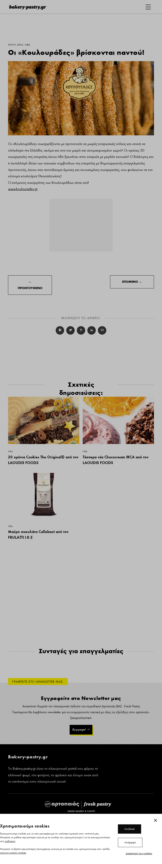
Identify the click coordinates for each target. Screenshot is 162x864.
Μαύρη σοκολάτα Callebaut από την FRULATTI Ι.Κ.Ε (38, 534)
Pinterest (81, 330)
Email (102, 330)
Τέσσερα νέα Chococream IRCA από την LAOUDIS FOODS (115, 460)
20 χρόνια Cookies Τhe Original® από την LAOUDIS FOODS (43, 460)
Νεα (10, 451)
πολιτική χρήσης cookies (13, 853)
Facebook (60, 330)
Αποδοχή (129, 829)
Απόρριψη (130, 842)
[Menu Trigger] (148, 7)
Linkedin (91, 330)
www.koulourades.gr (23, 189)
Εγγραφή (79, 729)
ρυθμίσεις (10, 841)
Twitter (70, 330)
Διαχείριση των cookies (139, 853)
